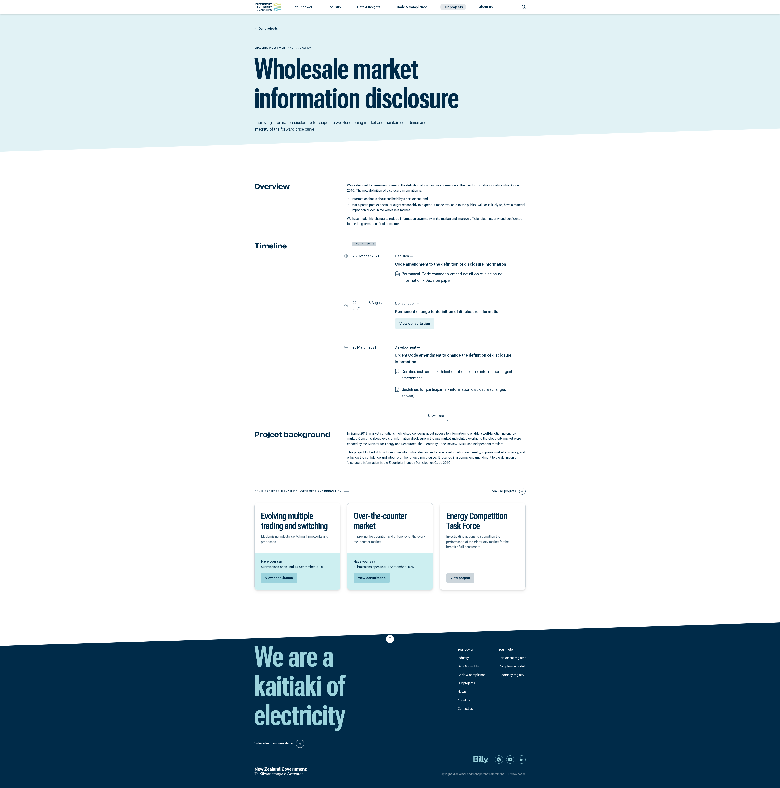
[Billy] (481, 759)
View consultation (414, 323)
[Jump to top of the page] (390, 639)
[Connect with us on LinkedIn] (522, 759)
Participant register (512, 658)
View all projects (504, 491)
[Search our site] (524, 6)
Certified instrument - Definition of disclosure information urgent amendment (456, 374)
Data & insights (468, 666)
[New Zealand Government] (280, 771)
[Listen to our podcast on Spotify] (499, 759)
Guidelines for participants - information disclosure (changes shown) (453, 392)
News (462, 692)
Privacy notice (517, 774)
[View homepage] (268, 7)
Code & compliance (472, 675)
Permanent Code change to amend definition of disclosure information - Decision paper (452, 277)
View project (460, 578)
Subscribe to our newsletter (274, 743)
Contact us (465, 709)
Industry (463, 658)
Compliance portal (512, 666)
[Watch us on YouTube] (510, 759)
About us (464, 700)
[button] (303, 7)
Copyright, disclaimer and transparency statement (472, 774)
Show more (436, 416)
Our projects (466, 683)
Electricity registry (511, 675)
